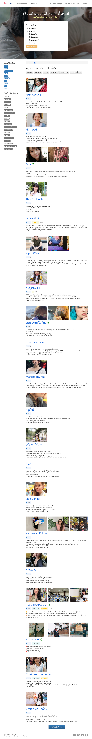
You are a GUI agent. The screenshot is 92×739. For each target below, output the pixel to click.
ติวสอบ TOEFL (7, 104)
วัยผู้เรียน (37, 72)
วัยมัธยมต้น (33, 34)
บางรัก (5, 65)
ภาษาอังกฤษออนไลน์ (8, 129)
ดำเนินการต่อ (31, 47)
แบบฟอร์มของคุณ (56, 3)
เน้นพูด (46, 72)
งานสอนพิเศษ (70, 3)
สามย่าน (6, 83)
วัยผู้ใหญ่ (32, 43)
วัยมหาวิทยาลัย (34, 40)
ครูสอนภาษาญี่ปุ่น (32, 63)
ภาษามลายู (6, 118)
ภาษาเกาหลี (6, 135)
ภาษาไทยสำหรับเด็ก (8, 149)
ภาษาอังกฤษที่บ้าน (8, 124)
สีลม (5, 86)
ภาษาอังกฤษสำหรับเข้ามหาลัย (10, 127)
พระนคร (6, 73)
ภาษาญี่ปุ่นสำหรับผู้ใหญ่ (9, 113)
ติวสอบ (29, 72)
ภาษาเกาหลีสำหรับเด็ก (9, 138)
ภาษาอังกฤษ (6, 121)
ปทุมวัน (5, 68)
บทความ (34, 3)
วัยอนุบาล (32, 28)
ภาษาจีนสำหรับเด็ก (8, 110)
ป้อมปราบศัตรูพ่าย (8, 70)
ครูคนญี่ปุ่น (54, 72)
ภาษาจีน (6, 107)
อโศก (5, 88)
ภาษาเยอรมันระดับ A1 (9, 143)
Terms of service (8, 736)
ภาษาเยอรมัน (7, 140)
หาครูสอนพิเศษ (22, 3)
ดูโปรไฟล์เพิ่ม (57, 727)
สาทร (5, 81)
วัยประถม (32, 31)
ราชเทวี (6, 76)
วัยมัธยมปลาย (34, 37)
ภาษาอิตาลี (6, 132)
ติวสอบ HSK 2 (7, 99)
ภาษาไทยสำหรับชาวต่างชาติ (10, 146)
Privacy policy (18, 736)
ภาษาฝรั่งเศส (7, 115)
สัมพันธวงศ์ (6, 78)
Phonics (6, 96)
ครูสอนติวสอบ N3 (44, 63)
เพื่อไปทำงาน (64, 72)
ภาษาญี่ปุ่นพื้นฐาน (76, 72)
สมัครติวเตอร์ (82, 3)
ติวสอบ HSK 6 (7, 102)
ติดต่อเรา (25, 736)
